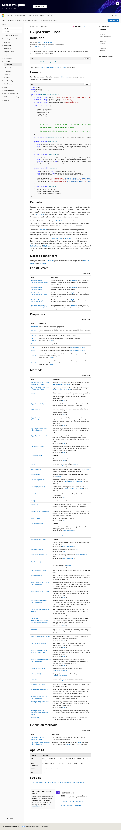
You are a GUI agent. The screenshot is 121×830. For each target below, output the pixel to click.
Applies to (103, 48)
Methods (102, 43)
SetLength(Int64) (36, 674)
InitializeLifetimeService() (38, 539)
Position (33, 350)
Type (59, 534)
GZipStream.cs (39, 47)
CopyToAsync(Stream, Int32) (39, 436)
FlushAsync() (34, 504)
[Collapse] (22, 24)
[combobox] (12, 28)
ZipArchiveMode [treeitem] (8, 84)
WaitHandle (62, 459)
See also (102, 50)
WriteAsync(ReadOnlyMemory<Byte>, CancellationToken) (39, 712)
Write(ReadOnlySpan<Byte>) (39, 689)
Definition (103, 29)
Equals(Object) (35, 494)
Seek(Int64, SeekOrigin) (38, 668)
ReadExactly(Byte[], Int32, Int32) (40, 636)
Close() (33, 393)
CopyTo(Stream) (35, 409)
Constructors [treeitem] (9, 68)
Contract (68, 565)
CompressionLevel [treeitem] (9, 52)
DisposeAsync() (35, 474)
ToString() (33, 679)
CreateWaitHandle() (36, 455)
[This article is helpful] (114, 56)
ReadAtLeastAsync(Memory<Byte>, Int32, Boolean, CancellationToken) (39, 620)
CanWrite (33, 263)
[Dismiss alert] (117, 3)
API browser (44, 26)
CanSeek (86, 261)
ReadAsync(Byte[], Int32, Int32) (62, 384)
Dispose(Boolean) (36, 469)
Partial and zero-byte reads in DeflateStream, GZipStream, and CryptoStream (59, 782)
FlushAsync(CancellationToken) (40, 511)
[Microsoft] (3, 15)
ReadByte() (34, 629)
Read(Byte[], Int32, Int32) (38, 570)
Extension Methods (105, 46)
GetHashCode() (35, 518)
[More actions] (89, 26)
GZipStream (65, 77)
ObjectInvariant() (36, 562)
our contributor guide (41, 805)
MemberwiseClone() (37, 549)
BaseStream (34, 326)
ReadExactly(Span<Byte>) (38, 643)
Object (40, 67)
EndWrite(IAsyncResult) (38, 487)
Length (33, 347)
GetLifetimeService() (37, 523)
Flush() (33, 501)
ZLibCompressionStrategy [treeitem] (11, 97)
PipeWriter (68, 744)
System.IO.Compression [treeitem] (11, 35)
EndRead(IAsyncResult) (37, 479)
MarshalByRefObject (52, 67)
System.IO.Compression (45, 42)
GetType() (33, 534)
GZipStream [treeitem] (8, 64)
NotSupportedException (77, 347)
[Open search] (112, 15)
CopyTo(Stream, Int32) (37, 404)
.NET (37, 26)
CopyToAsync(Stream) (37, 446)
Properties (103, 41)
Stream (63, 67)
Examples (102, 32)
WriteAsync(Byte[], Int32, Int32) (62, 389)
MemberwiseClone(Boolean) (39, 555)
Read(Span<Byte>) (36, 575)
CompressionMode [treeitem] (9, 55)
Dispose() (33, 464)
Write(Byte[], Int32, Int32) (38, 684)
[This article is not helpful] (116, 56)
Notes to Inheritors (105, 36)
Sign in (117, 15)
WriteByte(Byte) (35, 718)
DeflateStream (39, 214)
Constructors (103, 39)
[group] (60, 142)
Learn (32, 26)
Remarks (102, 34)
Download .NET (113, 20)
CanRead (43, 263)
